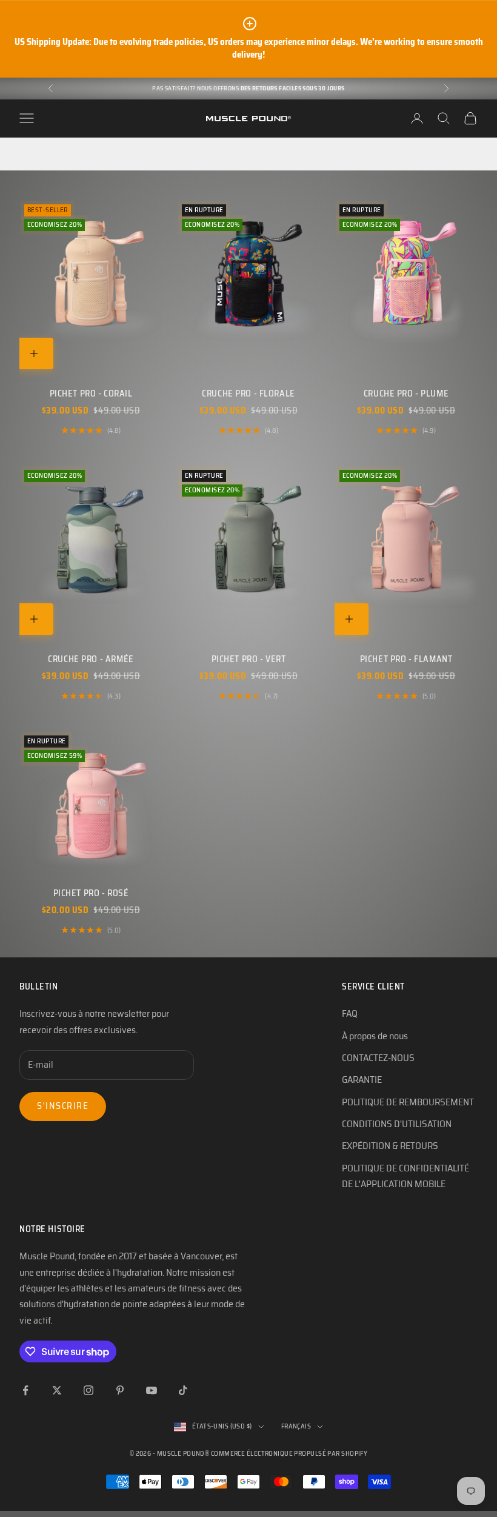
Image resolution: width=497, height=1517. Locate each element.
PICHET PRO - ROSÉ (91, 893)
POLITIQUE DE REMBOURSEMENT (408, 1102)
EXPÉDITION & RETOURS (390, 1145)
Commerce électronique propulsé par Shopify (289, 1453)
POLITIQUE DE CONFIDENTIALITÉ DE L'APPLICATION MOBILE (405, 1175)
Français (296, 1426)
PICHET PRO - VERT (249, 659)
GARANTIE (362, 1079)
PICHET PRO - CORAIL (91, 393)
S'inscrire (62, 1106)
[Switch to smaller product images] (44, 154)
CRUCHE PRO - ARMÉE (90, 659)
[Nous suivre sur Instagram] (88, 1390)
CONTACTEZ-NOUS (378, 1057)
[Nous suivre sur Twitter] (57, 1390)
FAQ (350, 1013)
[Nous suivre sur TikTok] (183, 1390)
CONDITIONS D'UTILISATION (397, 1123)
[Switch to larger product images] (23, 154)
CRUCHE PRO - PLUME (406, 393)
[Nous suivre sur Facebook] (25, 1390)
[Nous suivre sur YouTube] (151, 1390)
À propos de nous (375, 1035)
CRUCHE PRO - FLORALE (248, 393)
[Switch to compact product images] (64, 154)
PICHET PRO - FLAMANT (406, 659)
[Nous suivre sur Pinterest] (120, 1390)
